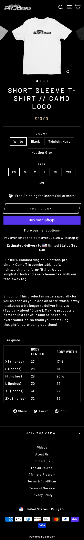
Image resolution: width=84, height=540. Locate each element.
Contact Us (42, 461)
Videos (42, 447)
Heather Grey (42, 152)
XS (14, 172)
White (18, 141)
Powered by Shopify (42, 536)
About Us (42, 454)
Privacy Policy (42, 495)
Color (42, 133)
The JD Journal (42, 468)
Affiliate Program (42, 474)
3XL (42, 183)
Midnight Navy (59, 141)
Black (35, 141)
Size (42, 164)
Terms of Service (42, 488)
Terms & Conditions (42, 481)
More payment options (42, 230)
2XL (69, 172)
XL (56, 172)
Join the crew (41, 433)
